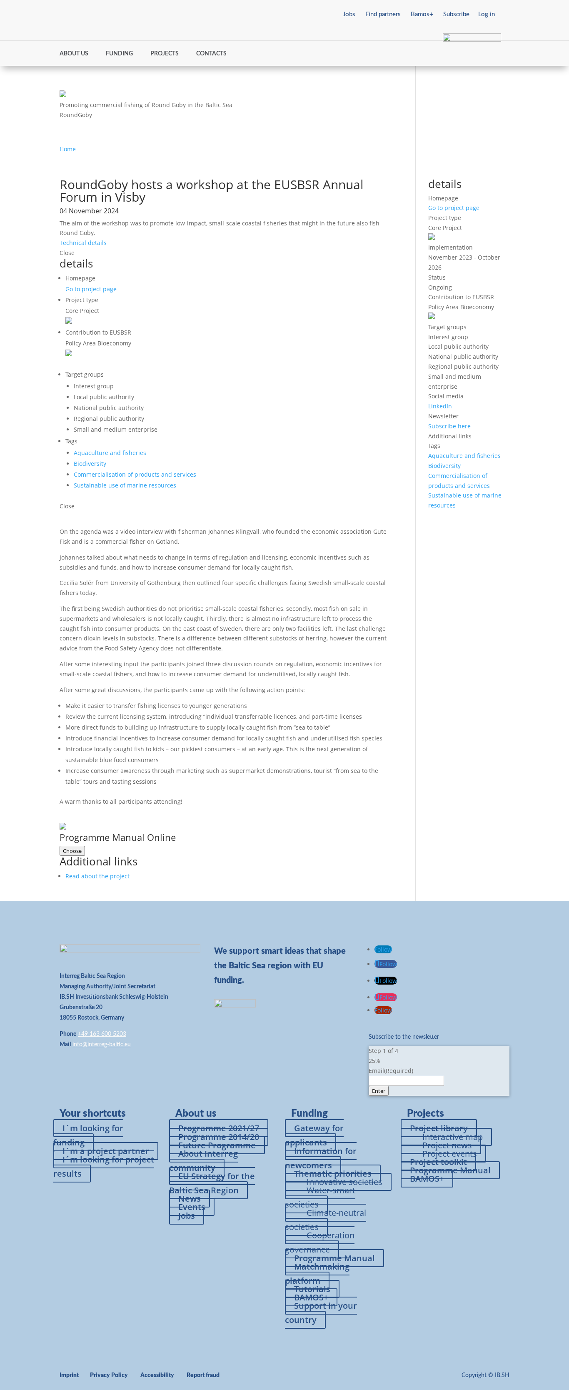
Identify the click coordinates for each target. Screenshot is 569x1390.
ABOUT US (74, 54)
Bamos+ (422, 14)
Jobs (349, 14)
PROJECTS (164, 54)
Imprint (69, 1375)
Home (68, 149)
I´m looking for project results (103, 1166)
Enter (378, 1091)
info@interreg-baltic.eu (101, 1045)
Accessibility (157, 1375)
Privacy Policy (109, 1375)
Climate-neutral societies (325, 1219)
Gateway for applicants (314, 1135)
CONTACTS (211, 54)
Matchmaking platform (317, 1273)
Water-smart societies (320, 1197)
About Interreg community (203, 1160)
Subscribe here (449, 426)
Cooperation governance (319, 1242)
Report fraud (203, 1375)
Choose (72, 851)
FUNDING (119, 54)
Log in (486, 14)
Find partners (383, 14)
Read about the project (97, 876)
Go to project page (91, 289)
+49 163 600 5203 (102, 1034)
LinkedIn (440, 406)
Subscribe (456, 14)
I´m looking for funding (88, 1135)
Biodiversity (90, 464)
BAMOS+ (427, 1178)
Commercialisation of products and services (135, 474)
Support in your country (321, 1312)
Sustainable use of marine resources (125, 485)
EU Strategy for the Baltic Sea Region (212, 1183)
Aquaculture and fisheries (110, 453)
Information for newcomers (321, 1158)
